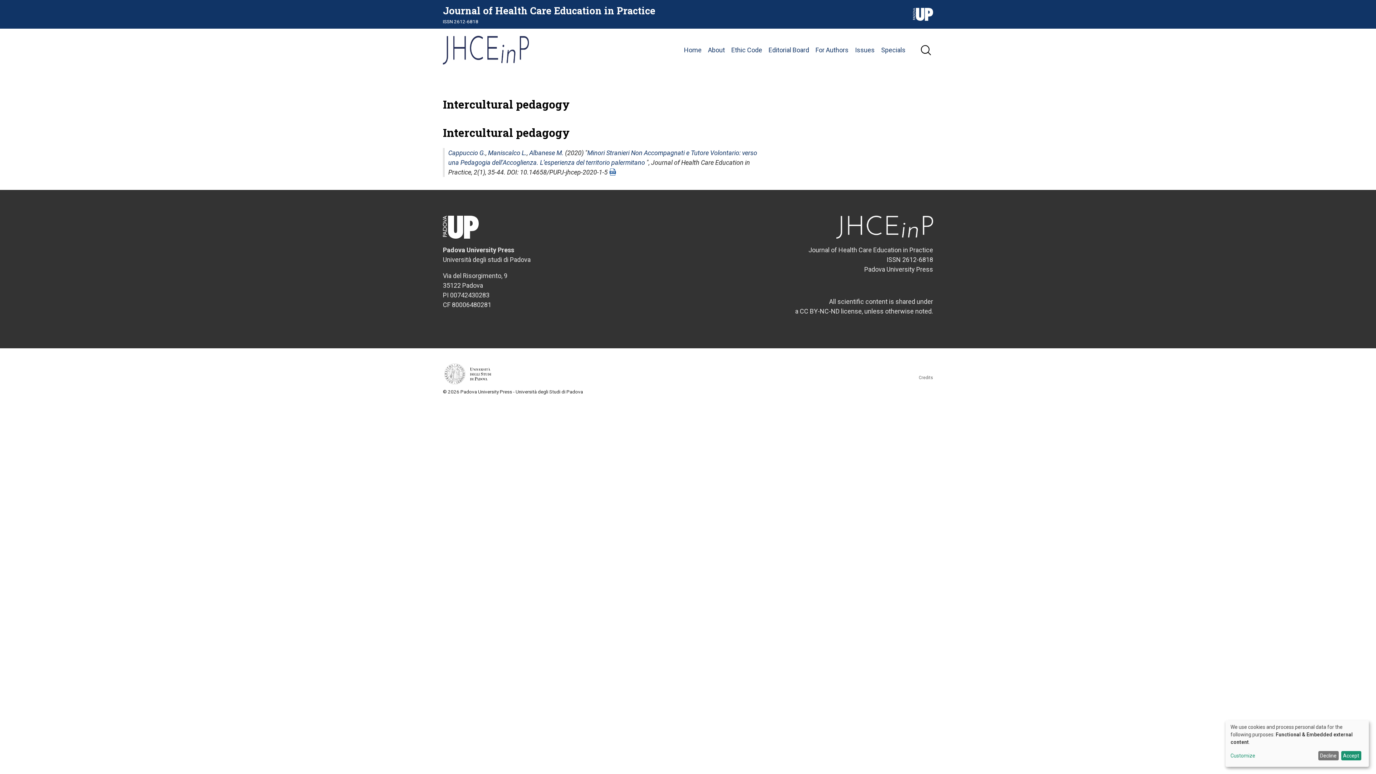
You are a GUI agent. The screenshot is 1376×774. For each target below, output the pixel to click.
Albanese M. (546, 153)
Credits (926, 377)
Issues (865, 50)
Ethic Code (746, 50)
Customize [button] (1243, 756)
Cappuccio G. (467, 153)
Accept (1351, 756)
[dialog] (1297, 743)
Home (693, 50)
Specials (893, 50)
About (716, 50)
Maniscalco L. (507, 153)
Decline (1328, 756)
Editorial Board (789, 50)
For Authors (832, 50)
